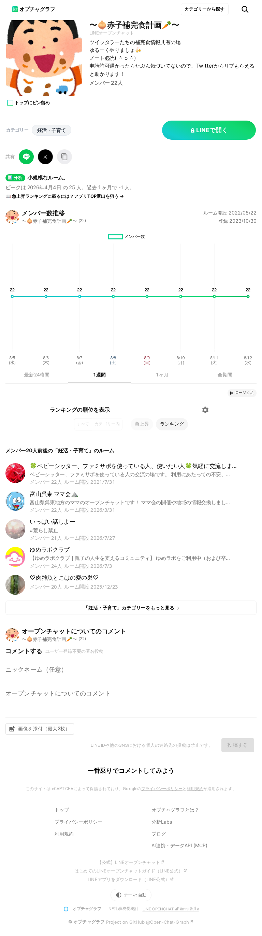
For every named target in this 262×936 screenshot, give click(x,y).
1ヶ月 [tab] (162, 374)
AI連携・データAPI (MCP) (179, 845)
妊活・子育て (51, 130)
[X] (45, 156)
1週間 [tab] (99, 374)
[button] (242, 393)
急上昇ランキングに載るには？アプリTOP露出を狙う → (64, 196)
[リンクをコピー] (64, 156)
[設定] (205, 410)
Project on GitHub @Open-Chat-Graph (147, 922)
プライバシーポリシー (162, 788)
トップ (62, 810)
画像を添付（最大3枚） (44, 728)
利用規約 (195, 788)
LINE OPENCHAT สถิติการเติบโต (171, 909)
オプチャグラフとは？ (175, 810)
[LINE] (26, 156)
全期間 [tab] (225, 374)
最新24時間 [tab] (36, 374)
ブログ (158, 834)
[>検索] (245, 9)
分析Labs (161, 822)
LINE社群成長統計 (122, 908)
